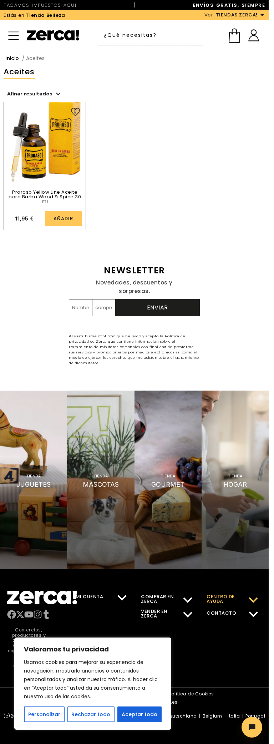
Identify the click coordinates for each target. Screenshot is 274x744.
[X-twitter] (20, 614)
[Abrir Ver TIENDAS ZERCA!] (262, 15)
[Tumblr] (46, 614)
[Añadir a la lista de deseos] (75, 112)
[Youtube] (29, 614)
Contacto (221, 613)
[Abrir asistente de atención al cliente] (252, 727)
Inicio (12, 58)
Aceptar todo (139, 714)
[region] (92, 684)
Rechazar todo (90, 714)
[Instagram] (38, 614)
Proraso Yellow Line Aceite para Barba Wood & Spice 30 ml (45, 197)
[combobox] (152, 35)
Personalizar (44, 714)
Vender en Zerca (154, 613)
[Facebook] (12, 614)
